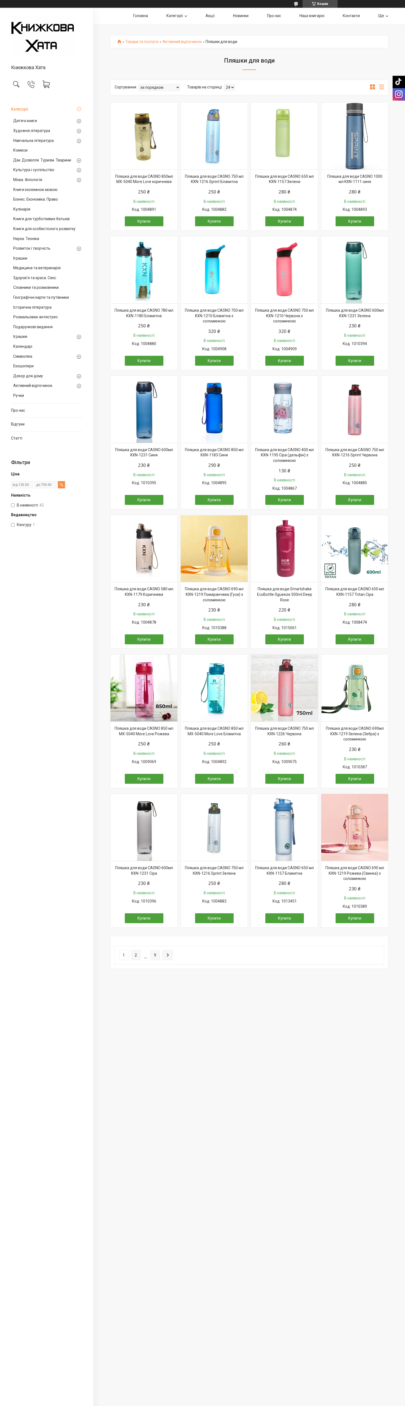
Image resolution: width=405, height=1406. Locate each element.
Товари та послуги (141, 42)
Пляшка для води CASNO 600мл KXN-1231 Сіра (144, 871)
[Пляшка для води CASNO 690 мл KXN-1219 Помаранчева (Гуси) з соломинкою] (214, 548)
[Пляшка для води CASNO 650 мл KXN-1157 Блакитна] (284, 827)
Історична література (32, 307)
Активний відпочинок (32, 385)
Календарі (22, 346)
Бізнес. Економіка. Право (35, 199)
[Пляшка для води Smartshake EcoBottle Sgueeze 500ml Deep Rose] (284, 548)
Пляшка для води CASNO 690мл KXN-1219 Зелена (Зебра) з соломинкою (355, 733)
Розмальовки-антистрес (35, 317)
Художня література (31, 130)
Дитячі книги (25, 120)
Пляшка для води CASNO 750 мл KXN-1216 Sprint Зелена (214, 871)
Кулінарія (21, 209)
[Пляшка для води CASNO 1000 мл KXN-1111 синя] (354, 136)
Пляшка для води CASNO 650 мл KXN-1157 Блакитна (284, 871)
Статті (16, 438)
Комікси (20, 150)
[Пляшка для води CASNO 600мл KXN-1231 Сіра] (143, 827)
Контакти (351, 16)
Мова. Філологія (27, 179)
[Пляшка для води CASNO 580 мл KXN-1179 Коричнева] (143, 548)
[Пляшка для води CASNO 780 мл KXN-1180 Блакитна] (143, 269)
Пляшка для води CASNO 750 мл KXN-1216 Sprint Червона (354, 452)
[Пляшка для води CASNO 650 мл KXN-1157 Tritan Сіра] (354, 548)
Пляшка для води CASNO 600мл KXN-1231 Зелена (355, 313)
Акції (210, 16)
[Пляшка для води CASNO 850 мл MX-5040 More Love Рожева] (143, 687)
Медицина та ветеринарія (37, 268)
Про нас (18, 410)
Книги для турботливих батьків (41, 219)
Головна (140, 16)
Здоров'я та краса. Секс (34, 278)
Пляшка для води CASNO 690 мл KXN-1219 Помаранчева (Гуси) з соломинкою (214, 594)
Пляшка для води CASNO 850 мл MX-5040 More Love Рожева (144, 731)
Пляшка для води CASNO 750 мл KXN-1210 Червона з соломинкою (284, 315)
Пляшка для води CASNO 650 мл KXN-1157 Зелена (284, 179)
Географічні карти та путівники (41, 297)
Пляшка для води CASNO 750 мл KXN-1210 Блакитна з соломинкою (214, 315)
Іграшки (20, 258)
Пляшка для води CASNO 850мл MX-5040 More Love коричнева (144, 179)
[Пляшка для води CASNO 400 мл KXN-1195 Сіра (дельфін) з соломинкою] (284, 409)
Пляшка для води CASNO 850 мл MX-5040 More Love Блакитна (214, 731)
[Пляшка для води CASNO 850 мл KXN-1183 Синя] (214, 409)
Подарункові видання (33, 327)
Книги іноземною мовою (35, 189)
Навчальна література (33, 140)
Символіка (22, 356)
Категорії (19, 109)
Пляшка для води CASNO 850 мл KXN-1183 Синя (214, 452)
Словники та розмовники (36, 287)
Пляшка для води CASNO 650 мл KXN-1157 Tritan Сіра (354, 592)
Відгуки (18, 424)
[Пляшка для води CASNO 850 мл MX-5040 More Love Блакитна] (214, 687)
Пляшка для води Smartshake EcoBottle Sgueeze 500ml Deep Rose (284, 594)
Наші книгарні (311, 16)
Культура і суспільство (33, 170)
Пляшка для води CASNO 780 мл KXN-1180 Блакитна (144, 313)
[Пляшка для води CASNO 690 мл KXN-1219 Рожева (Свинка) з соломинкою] (354, 827)
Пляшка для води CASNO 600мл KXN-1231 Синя (144, 452)
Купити (143, 221)
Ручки (18, 395)
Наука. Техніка (26, 238)
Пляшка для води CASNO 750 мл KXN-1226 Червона (284, 731)
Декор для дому (28, 376)
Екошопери (23, 366)
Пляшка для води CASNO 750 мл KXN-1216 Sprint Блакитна (214, 179)
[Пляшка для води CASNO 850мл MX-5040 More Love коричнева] (143, 136)
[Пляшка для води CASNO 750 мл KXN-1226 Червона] (284, 687)
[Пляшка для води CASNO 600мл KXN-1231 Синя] (143, 409)
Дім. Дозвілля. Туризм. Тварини (42, 160)
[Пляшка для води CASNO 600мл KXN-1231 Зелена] (354, 269)
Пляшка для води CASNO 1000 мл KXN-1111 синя (354, 179)
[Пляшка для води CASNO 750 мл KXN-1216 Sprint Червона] (354, 409)
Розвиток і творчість (31, 248)
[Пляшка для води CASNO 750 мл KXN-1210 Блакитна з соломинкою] (214, 269)
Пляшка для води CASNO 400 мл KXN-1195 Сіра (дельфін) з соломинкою (284, 455)
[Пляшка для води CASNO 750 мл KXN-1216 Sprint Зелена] (214, 827)
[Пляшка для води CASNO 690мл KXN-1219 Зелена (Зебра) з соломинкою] (354, 687)
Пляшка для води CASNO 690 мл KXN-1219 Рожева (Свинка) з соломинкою (354, 873)
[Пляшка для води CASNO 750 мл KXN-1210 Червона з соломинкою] (284, 269)
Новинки (241, 16)
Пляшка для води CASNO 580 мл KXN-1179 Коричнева (144, 592)
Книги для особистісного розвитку (44, 229)
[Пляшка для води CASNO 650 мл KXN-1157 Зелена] (284, 136)
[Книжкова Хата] (46, 36)
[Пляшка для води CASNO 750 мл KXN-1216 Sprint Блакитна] (214, 136)
